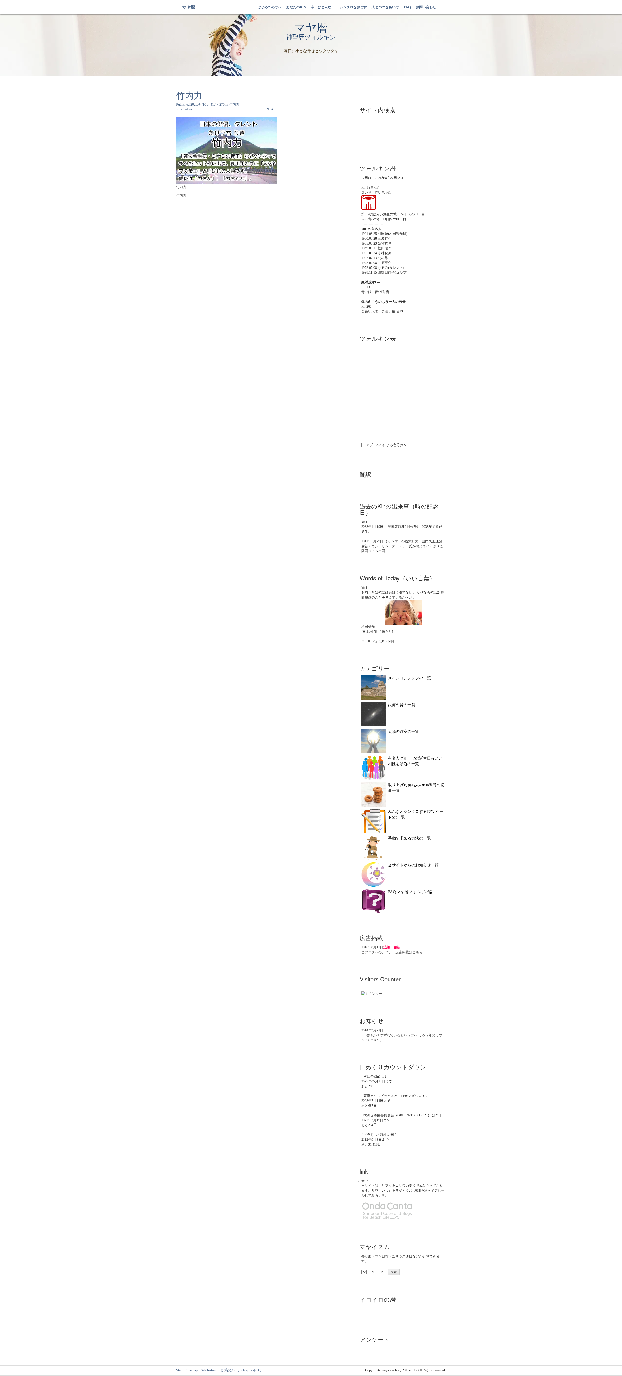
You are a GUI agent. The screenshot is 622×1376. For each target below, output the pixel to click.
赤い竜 (366, 192)
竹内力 (234, 104)
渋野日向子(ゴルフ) (392, 272)
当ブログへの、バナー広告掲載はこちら (392, 952)
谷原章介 (384, 263)
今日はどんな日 (323, 7)
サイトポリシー (254, 1370)
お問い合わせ (426, 7)
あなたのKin (296, 7)
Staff (179, 1370)
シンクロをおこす (353, 7)
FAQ (407, 7)
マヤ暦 (188, 7)
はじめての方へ (269, 7)
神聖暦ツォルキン (311, 37)
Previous (184, 109)
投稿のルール (230, 1370)
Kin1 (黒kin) (370, 187)
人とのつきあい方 (385, 7)
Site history (209, 1370)
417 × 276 (217, 104)
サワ (364, 1181)
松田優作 (384, 248)
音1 (388, 192)
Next (272, 109)
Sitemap (192, 1370)
